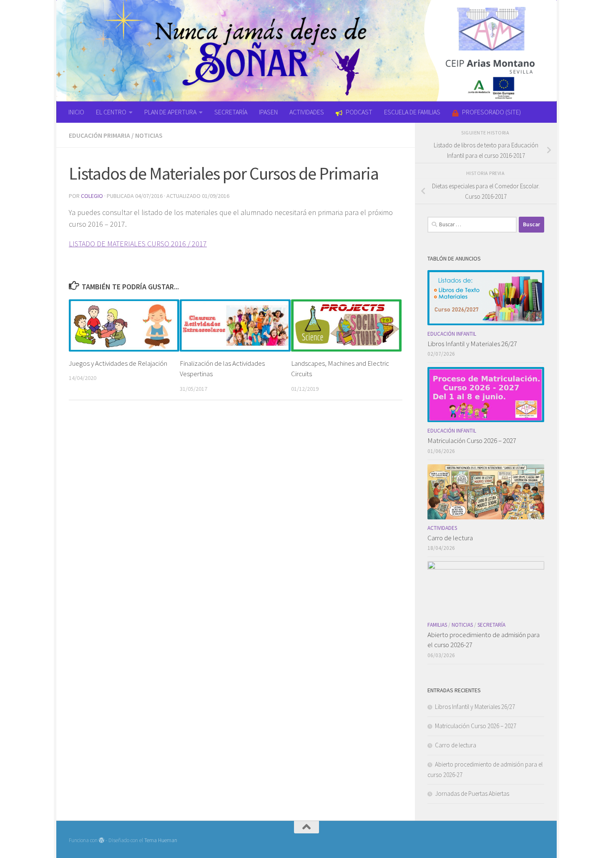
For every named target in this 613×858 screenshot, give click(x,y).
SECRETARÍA (230, 112)
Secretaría (491, 624)
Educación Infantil (451, 333)
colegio (92, 196)
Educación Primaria (99, 135)
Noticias (149, 135)
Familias (437, 624)
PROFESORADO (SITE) (491, 112)
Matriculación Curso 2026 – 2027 (471, 440)
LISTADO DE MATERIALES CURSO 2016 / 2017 (138, 243)
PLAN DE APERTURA (170, 112)
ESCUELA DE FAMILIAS (412, 112)
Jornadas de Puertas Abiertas (472, 793)
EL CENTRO (111, 112)
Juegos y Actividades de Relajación (118, 363)
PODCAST (359, 112)
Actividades (442, 528)
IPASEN (268, 112)
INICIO (76, 112)
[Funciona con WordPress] (101, 840)
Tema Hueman (160, 840)
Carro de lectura (450, 537)
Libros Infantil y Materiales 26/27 (472, 343)
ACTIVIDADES (306, 112)
